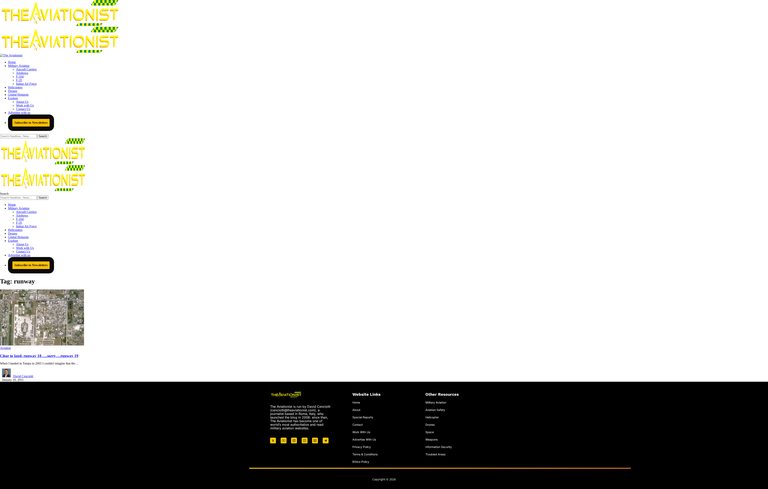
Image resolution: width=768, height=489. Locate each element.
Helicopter (432, 417)
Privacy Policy (361, 447)
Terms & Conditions (365, 454)
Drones (430, 424)
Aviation (5, 348)
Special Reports (362, 417)
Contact (357, 424)
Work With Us (361, 432)
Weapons (431, 439)
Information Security (438, 447)
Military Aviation (435, 402)
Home (356, 402)
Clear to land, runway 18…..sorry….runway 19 (39, 356)
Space (429, 432)
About (356, 410)
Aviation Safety (435, 410)
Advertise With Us (364, 439)
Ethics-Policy (360, 461)
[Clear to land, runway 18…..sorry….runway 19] (42, 344)
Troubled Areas (435, 454)
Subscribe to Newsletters (31, 122)
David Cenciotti (23, 376)
